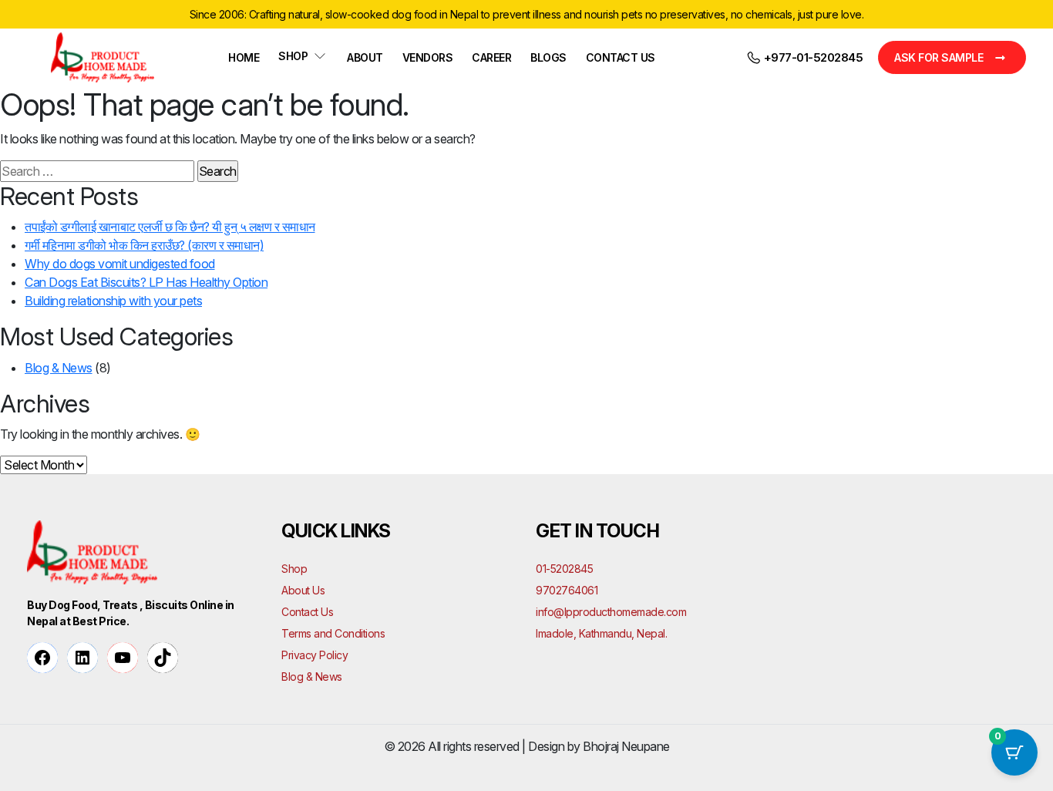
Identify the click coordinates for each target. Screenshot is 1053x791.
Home (243, 57)
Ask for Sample (938, 57)
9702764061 (566, 590)
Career (491, 57)
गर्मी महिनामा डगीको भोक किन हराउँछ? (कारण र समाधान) (144, 245)
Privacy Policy (314, 654)
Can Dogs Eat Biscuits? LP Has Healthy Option (146, 282)
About (365, 57)
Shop (293, 55)
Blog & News (59, 367)
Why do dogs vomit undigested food (120, 263)
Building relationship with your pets (113, 300)
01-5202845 (564, 568)
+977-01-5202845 (812, 57)
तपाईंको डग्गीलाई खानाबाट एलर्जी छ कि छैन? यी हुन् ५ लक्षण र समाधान (170, 226)
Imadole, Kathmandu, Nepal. (601, 633)
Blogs (548, 57)
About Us (303, 590)
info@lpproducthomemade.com (611, 611)
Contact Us (620, 57)
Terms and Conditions (333, 633)
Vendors (427, 57)
